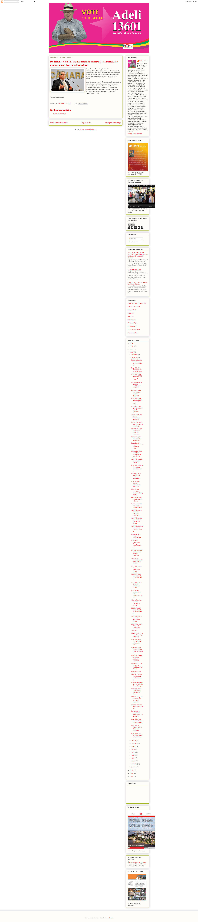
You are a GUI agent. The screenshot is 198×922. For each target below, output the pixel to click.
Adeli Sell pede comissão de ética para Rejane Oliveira (137, 283)
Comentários (134, 242)
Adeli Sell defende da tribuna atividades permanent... (136, 658)
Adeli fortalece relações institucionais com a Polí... (135, 484)
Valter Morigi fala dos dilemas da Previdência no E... (136, 677)
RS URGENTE (132, 326)
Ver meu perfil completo (135, 133)
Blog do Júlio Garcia (134, 306)
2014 (131, 343)
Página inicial (86, 123)
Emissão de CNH (136, 671)
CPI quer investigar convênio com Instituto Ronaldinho (137, 552)
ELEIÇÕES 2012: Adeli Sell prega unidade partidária (136, 409)
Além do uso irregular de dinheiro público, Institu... (137, 492)
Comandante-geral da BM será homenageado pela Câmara (136, 453)
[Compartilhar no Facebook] (85, 104)
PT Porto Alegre (132, 323)
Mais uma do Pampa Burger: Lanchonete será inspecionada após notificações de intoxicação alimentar (138, 255)
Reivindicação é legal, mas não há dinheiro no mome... (137, 445)
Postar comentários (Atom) (88, 129)
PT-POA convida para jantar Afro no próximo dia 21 (136, 576)
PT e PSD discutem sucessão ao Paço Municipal (137, 634)
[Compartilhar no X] (83, 104)
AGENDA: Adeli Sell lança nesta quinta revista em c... (137, 650)
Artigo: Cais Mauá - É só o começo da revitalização (137, 424)
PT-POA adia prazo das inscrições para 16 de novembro (137, 699)
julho (133, 749)
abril (133, 758)
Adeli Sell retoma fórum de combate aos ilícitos (136, 569)
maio (133, 755)
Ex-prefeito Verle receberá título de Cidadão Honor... (137, 720)
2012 (131, 349)
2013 (131, 346)
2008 (131, 776)
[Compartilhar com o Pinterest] (87, 104)
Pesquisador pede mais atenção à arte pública (136, 438)
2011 (131, 352)
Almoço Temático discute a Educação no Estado (136, 602)
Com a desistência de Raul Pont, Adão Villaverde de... (136, 362)
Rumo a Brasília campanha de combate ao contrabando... (136, 476)
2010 (131, 770)
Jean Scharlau (132, 320)
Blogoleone (131, 313)
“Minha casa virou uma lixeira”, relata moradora (136, 505)
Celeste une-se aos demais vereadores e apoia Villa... (136, 417)
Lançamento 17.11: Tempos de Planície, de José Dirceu (136, 666)
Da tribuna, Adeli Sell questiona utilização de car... (136, 691)
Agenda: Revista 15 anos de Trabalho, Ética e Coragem (137, 684)
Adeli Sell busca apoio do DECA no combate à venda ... (136, 401)
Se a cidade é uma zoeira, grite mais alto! (137, 706)
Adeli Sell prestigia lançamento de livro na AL (136, 460)
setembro (134, 743)
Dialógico (130, 316)
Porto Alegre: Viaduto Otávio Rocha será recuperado (136, 728)
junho (133, 752)
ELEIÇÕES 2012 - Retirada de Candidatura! (136, 625)
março (134, 761)
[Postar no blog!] (81, 104)
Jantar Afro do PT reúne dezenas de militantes (137, 499)
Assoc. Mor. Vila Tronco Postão (137, 303)
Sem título (134, 630)
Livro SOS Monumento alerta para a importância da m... (136, 544)
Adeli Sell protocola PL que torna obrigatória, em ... (137, 468)
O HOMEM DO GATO (134, 270)
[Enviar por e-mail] (79, 104)
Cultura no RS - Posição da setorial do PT (136, 535)
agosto (134, 746)
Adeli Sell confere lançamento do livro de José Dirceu (136, 520)
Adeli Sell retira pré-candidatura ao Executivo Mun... (136, 642)
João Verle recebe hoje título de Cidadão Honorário (136, 393)
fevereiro (134, 764)
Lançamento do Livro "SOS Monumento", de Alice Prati (137, 713)
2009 (131, 773)
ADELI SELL (143, 61)
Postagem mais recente (58, 123)
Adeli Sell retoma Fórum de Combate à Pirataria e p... (136, 512)
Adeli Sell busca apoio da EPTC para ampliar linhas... (136, 377)
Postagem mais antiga (113, 123)
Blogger (110, 918)
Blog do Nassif (132, 310)
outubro (134, 740)
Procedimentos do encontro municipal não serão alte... (136, 385)
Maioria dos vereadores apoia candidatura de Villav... (136, 560)
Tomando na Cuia (133, 333)
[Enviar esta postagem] (75, 103)
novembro (135, 357)
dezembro (135, 354)
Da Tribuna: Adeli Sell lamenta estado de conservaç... (136, 431)
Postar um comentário (59, 114)
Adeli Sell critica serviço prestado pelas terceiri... (136, 735)
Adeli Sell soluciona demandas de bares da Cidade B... (137, 528)
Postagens (133, 238)
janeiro (134, 767)
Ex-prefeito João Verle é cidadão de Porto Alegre (136, 369)
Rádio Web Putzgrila (134, 329)
